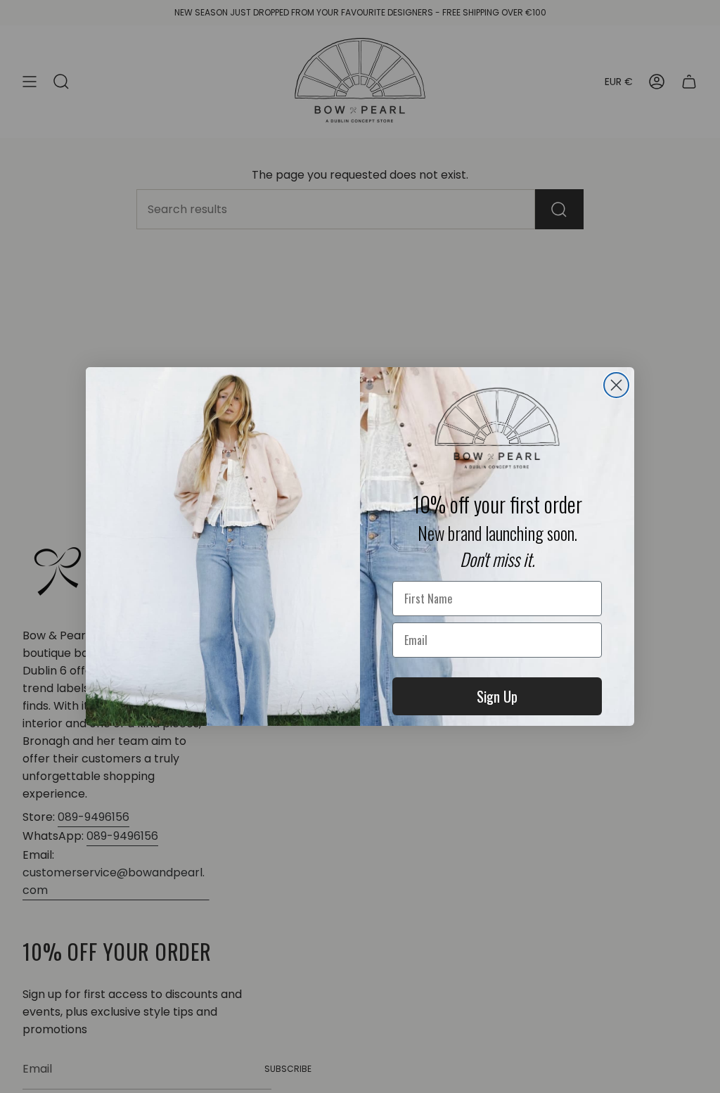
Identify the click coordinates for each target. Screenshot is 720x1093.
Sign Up (497, 696)
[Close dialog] (616, 385)
